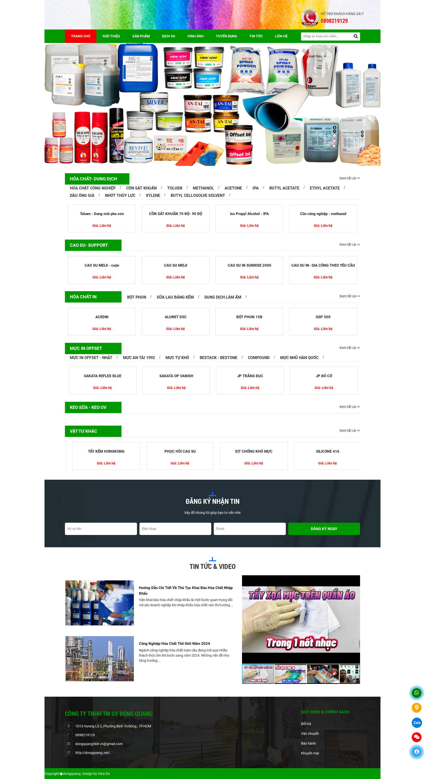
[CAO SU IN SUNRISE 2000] (249, 258)
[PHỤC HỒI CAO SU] (175, 444)
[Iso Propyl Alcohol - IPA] (249, 207)
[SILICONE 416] (323, 444)
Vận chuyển (310, 734)
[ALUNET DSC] (175, 310)
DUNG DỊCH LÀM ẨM (222, 297)
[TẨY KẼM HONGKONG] (102, 444)
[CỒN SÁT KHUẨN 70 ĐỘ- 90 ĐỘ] (175, 207)
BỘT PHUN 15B (249, 317)
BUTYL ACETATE (284, 188)
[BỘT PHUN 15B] (249, 310)
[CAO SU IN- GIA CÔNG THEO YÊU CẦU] (323, 258)
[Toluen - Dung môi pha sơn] (102, 207)
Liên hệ (281, 36)
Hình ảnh (195, 36)
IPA (256, 188)
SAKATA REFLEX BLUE (102, 376)
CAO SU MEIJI (175, 265)
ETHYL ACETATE (325, 188)
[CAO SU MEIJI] (175, 258)
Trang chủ (80, 36)
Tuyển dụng (226, 36)
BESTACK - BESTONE (218, 357)
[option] (149, 603)
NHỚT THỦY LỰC (120, 195)
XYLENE (153, 195)
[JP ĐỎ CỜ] (323, 369)
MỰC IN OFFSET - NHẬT (91, 357)
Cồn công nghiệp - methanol (323, 214)
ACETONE (233, 188)
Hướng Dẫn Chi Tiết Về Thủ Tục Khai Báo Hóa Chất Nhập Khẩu (186, 591)
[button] (356, 580)
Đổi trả (306, 724)
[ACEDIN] (102, 310)
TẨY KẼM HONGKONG (102, 451)
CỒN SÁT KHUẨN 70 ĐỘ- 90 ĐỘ (175, 214)
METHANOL (203, 188)
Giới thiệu (111, 36)
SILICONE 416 (323, 451)
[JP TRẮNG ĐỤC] (249, 369)
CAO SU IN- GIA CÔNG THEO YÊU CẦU (323, 265)
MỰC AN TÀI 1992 (139, 357)
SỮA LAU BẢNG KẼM (175, 297)
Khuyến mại (310, 753)
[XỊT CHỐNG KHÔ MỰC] (249, 444)
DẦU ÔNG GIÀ (82, 195)
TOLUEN (174, 188)
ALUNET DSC (176, 317)
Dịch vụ (168, 36)
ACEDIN (101, 317)
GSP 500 (323, 317)
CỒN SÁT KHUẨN (141, 188)
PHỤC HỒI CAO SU (175, 451)
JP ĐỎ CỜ (323, 376)
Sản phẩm (141, 36)
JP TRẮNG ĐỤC (249, 376)
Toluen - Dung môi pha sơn (102, 214)
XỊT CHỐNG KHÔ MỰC (249, 451)
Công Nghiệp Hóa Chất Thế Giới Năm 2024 (174, 643)
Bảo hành (308, 743)
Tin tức (256, 36)
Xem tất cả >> (349, 178)
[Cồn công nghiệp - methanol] (323, 207)
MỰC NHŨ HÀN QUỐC (299, 357)
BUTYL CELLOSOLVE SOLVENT (198, 195)
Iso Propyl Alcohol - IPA (249, 214)
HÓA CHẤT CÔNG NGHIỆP (93, 188)
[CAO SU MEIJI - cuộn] (102, 258)
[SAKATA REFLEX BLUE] (102, 369)
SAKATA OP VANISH (176, 376)
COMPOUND (259, 357)
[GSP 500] (323, 310)
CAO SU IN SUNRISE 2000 (249, 265)
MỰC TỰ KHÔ (177, 357)
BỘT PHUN (136, 297)
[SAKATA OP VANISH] (175, 369)
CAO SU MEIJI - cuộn (102, 265)
